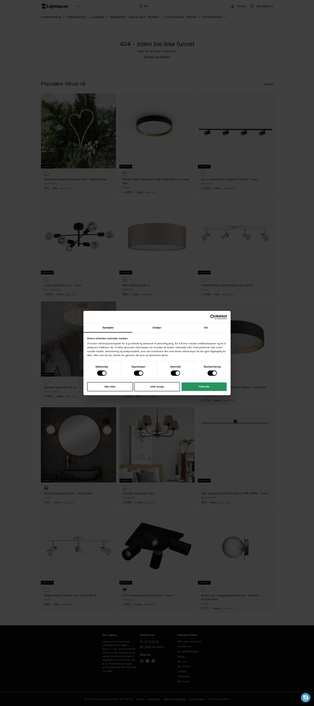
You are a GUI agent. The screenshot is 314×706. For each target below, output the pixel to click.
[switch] (138, 373)
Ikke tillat (110, 386)
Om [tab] (206, 327)
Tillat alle (204, 386)
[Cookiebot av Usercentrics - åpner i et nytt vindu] (212, 317)
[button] (305, 697)
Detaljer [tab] (157, 327)
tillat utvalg (157, 386)
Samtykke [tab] (108, 327)
